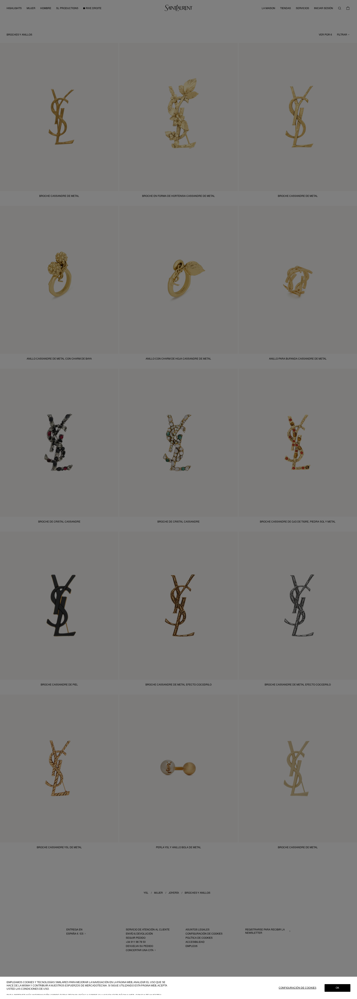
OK (337, 987)
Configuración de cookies (297, 987)
